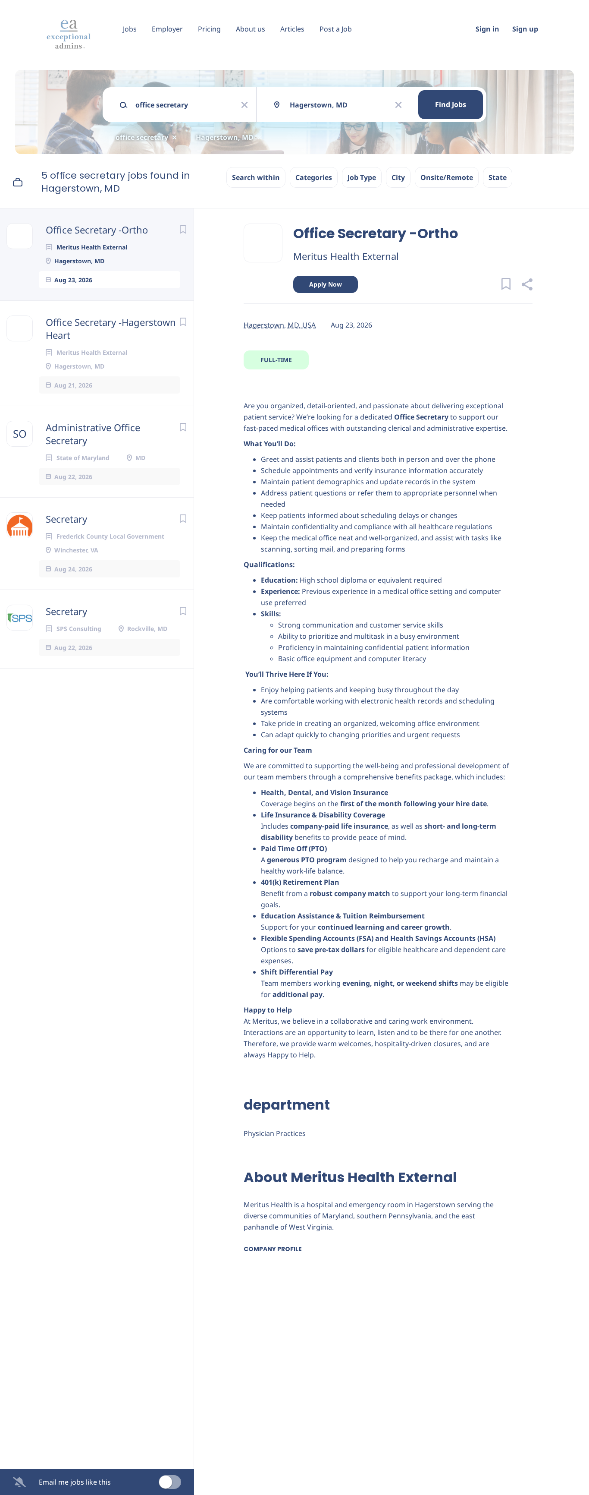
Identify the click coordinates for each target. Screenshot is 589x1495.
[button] (527, 285)
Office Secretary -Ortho (97, 229)
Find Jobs (450, 104)
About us (250, 29)
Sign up (525, 29)
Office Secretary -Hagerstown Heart (111, 328)
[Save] (183, 229)
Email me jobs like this (75, 1482)
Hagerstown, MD (225, 137)
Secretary (66, 518)
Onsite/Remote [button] (446, 177)
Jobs (130, 29)
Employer (167, 29)
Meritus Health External (346, 255)
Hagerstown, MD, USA (280, 325)
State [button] (498, 177)
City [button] (398, 177)
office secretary (142, 137)
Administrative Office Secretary (93, 434)
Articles (292, 29)
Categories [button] (313, 177)
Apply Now (325, 284)
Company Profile (273, 1249)
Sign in (487, 29)
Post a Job (336, 29)
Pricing (209, 29)
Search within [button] (256, 177)
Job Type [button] (362, 177)
